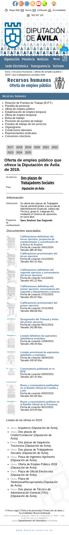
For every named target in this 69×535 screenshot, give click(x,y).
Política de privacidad (31, 510)
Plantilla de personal (17, 105)
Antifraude (42, 10)
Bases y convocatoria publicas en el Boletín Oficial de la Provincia (39, 403)
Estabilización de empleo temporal (25, 112)
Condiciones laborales (18, 130)
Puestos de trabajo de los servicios (25, 124)
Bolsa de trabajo (14, 118)
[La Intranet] (54, 4)
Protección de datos (53, 510)
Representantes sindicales (21, 133)
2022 (55, 147)
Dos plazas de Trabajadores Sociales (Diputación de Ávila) (32, 451)
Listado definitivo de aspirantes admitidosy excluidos (38, 337)
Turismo (58, 66)
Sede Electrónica (16, 66)
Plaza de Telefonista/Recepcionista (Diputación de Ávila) (34, 482)
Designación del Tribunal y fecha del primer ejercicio (39, 320)
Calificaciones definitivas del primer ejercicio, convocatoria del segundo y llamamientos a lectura (39, 289)
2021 (46, 147)
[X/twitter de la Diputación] (27, 4)
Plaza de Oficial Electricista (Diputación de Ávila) (32, 473)
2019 (7, 74)
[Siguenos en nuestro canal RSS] (33, 4)
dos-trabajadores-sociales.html (28, 74)
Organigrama (13, 127)
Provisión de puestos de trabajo (24, 121)
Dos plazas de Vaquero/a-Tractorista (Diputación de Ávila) (31, 444)
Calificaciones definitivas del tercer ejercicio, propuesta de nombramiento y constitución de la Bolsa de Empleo (39, 240)
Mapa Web (14, 10)
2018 (19, 147)
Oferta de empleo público (30, 85)
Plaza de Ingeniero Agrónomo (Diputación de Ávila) (33, 458)
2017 (10, 147)
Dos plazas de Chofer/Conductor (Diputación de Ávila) (31, 435)
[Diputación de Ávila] (34, 50)
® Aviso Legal (12, 510)
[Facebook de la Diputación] (15, 4)
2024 (19, 152)
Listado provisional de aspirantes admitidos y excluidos (39, 353)
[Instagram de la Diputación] (21, 4)
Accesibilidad (58, 10)
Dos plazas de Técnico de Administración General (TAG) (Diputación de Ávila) (31, 493)
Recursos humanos (29, 80)
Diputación (12, 59)
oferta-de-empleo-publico (47, 71)
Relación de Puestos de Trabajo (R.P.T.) (28, 102)
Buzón (28, 10)
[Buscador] (44, 4)
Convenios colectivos (17, 136)
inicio (7, 71)
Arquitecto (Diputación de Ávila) (34, 428)
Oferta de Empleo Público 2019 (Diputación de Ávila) (34, 466)
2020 (37, 147)
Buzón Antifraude (42, 513)
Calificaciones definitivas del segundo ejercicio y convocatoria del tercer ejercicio (39, 273)
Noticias (43, 59)
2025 (28, 152)
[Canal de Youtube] (39, 4)
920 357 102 (37, 15)
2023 (10, 152)
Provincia (28, 59)
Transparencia (40, 66)
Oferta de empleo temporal (21, 115)
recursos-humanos (22, 71)
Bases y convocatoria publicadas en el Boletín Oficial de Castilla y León (39, 388)
